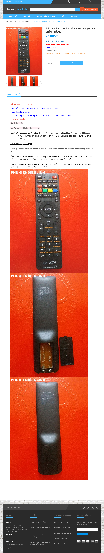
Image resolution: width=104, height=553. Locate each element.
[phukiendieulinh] (16, 9)
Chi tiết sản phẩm (14, 94)
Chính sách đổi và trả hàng (62, 528)
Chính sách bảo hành (60, 544)
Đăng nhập (18, 1)
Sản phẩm (17, 507)
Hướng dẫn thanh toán (60, 538)
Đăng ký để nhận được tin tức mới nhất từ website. (87, 523)
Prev (6, 82)
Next (41, 82)
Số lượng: (49, 63)
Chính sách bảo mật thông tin (62, 533)
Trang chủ (9, 507)
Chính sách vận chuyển (61, 522)
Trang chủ (9, 22)
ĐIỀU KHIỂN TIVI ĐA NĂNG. (22, 22)
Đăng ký (8, 1)
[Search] (75, 9)
